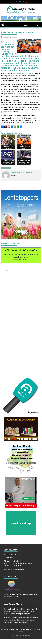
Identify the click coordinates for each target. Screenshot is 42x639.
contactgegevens (18, 569)
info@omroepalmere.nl (20, 622)
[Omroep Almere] (2, 24)
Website (13, 176)
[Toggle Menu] (25, 25)
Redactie (14, 37)
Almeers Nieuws (5, 168)
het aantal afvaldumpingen (25, 73)
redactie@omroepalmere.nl (21, 260)
